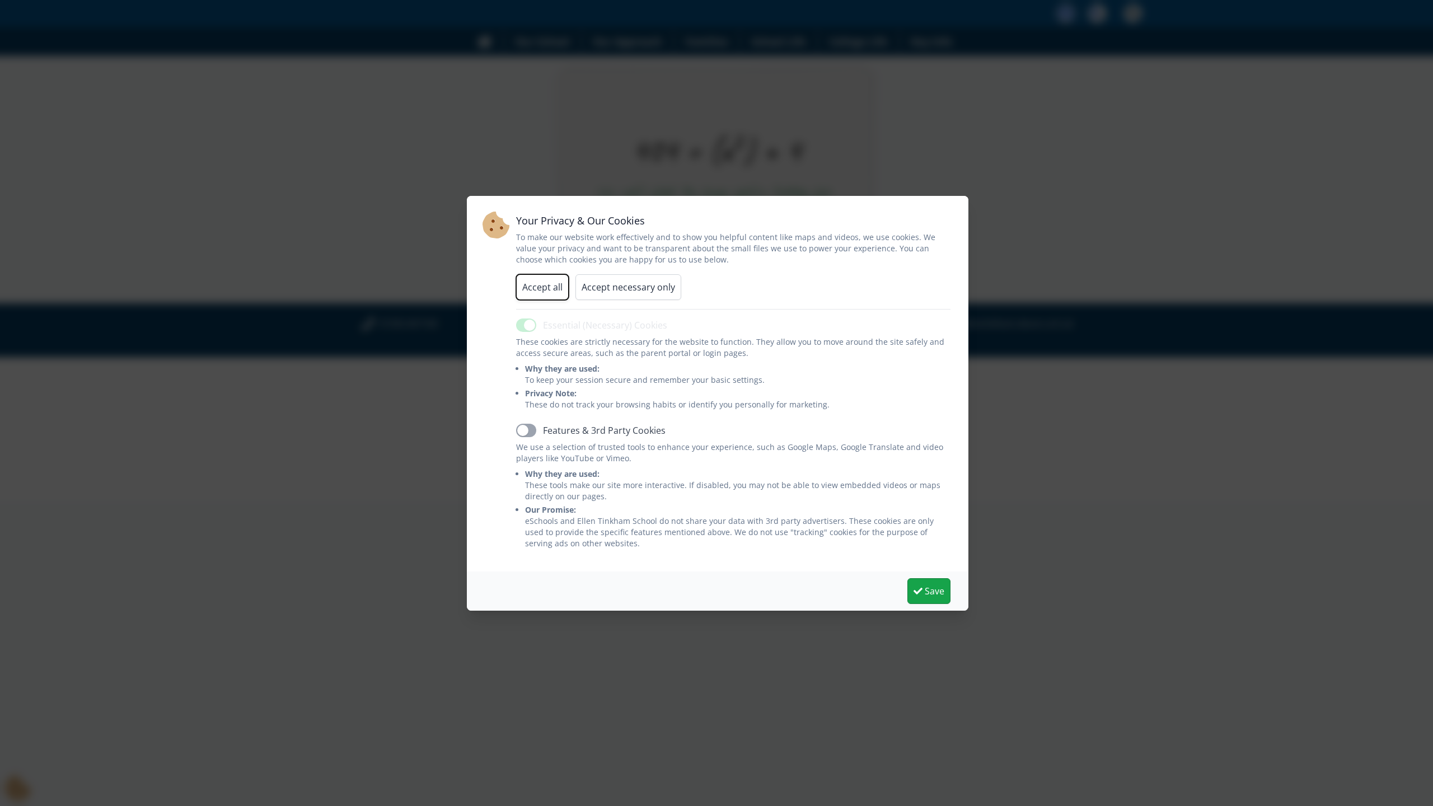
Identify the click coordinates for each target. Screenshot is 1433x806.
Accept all (542, 287)
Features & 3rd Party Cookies (604, 430)
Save (933, 591)
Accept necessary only (628, 287)
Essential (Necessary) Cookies (605, 325)
